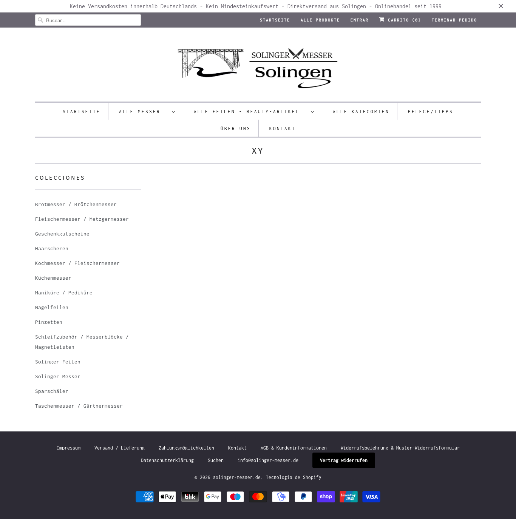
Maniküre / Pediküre (64, 293)
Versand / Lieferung (119, 448)
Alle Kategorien (361, 111)
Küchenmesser (53, 278)
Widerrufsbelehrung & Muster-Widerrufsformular (400, 448)
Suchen (216, 460)
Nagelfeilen (51, 307)
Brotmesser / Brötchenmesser (76, 204)
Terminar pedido (454, 20)
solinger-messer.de (237, 477)
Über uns (236, 128)
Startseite (275, 20)
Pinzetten (48, 322)
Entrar (360, 20)
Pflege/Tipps (430, 111)
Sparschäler (51, 391)
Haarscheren (51, 248)
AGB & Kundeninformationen (294, 448)
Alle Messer (143, 111)
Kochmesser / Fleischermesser (77, 263)
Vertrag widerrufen (344, 460)
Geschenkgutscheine (62, 234)
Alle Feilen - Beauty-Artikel (250, 111)
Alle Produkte (320, 20)
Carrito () (403, 20)
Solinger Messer (57, 376)
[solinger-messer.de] (258, 66)
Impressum (68, 448)
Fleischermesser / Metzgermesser (82, 219)
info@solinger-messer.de (268, 460)
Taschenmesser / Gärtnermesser (79, 406)
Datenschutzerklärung (167, 460)
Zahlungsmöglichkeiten (186, 448)
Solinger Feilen (57, 362)
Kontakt (282, 128)
